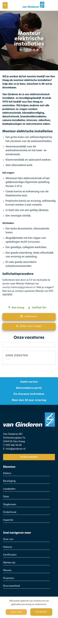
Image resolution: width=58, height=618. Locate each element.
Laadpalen (9, 489)
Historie (7, 547)
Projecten (8, 578)
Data (6, 497)
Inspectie (8, 520)
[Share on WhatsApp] (20, 50)
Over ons (8, 539)
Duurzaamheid (11, 586)
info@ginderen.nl (15, 449)
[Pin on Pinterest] (34, 50)
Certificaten (10, 555)
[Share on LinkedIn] (37, 50)
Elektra (7, 473)
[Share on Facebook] (24, 50)
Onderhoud (9, 512)
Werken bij (9, 563)
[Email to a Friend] (30, 50)
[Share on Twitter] (27, 50)
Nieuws (7, 570)
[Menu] (5, 5)
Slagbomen (9, 504)
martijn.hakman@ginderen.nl (18, 287)
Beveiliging (9, 481)
